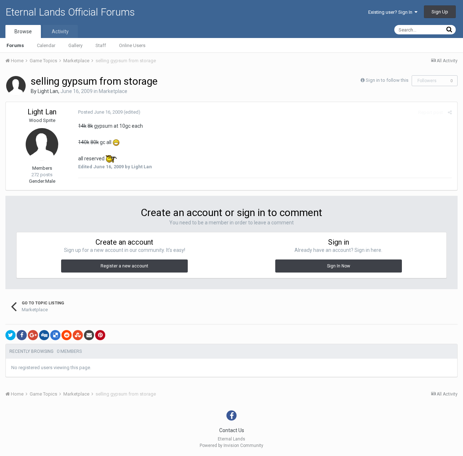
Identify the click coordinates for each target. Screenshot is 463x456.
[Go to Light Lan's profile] (16, 86)
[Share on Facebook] (22, 335)
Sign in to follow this (387, 80)
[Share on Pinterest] (100, 335)
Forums (15, 45)
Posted (100, 112)
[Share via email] (89, 335)
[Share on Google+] (33, 335)
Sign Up (440, 11)
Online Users (132, 45)
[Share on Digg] (44, 335)
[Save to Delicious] (55, 335)
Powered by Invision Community (231, 445)
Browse (23, 31)
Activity (60, 31)
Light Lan (48, 91)
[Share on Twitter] (10, 335)
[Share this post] (450, 112)
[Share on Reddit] (66, 335)
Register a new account (124, 266)
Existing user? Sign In (391, 12)
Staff (100, 45)
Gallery (75, 45)
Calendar (46, 45)
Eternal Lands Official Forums (70, 12)
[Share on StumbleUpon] (78, 335)
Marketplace (113, 91)
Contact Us (231, 430)
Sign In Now (338, 266)
